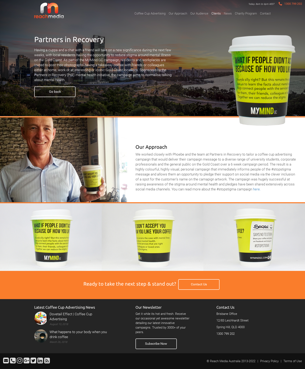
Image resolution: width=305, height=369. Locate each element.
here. (257, 189)
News (228, 13)
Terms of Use (292, 361)
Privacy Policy (269, 361)
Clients (216, 13)
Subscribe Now (156, 344)
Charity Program (246, 13)
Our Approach (178, 13)
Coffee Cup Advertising (150, 13)
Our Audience (199, 13)
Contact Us (199, 284)
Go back (55, 92)
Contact (265, 13)
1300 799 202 (225, 334)
